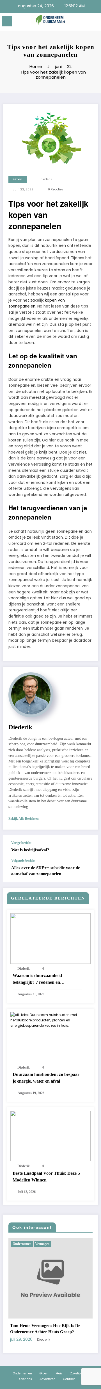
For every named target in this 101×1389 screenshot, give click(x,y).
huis (72, 1244)
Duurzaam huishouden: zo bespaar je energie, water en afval (46, 1077)
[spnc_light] (94, 23)
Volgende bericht (23, 860)
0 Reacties (55, 189)
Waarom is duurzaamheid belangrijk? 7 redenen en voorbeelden (37, 979)
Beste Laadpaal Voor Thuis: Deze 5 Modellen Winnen (46, 1176)
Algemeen (58, 1244)
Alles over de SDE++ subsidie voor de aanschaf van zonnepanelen (45, 871)
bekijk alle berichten (23, 819)
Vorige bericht (21, 843)
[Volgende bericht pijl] (88, 870)
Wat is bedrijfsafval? (30, 850)
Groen (17, 179)
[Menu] (7, 21)
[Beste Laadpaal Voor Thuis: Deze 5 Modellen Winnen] (50, 1135)
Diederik (46, 179)
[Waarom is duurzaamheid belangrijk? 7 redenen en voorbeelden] (50, 938)
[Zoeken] (84, 22)
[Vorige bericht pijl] (88, 847)
